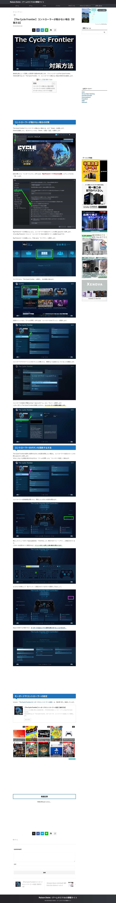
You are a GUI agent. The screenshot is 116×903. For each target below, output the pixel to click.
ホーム (17, 5)
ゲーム (30, 5)
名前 (15, 864)
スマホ (44, 5)
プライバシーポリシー (85, 5)
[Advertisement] (28, 106)
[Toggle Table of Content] (53, 83)
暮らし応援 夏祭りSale (45, 79)
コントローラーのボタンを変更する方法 (44, 88)
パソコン (58, 5)
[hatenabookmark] (42, 30)
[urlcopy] (55, 30)
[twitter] (33, 30)
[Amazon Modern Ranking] (72, 758)
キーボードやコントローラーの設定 (42, 90)
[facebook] (38, 30)
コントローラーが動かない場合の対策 (43, 86)
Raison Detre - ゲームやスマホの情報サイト (27, 2)
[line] (46, 30)
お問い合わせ (98, 5)
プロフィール (71, 5)
